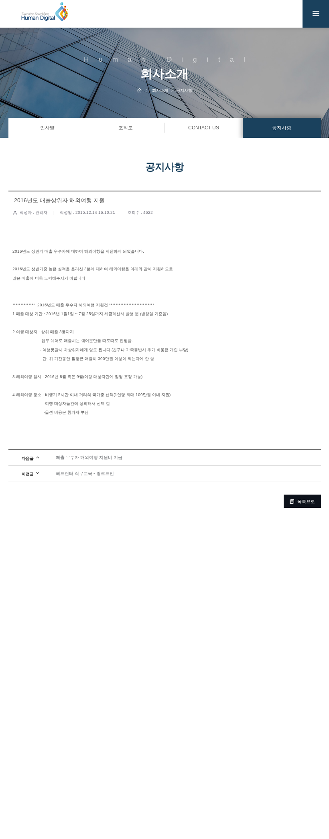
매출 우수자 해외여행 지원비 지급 (89, 457)
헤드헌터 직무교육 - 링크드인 (85, 473)
